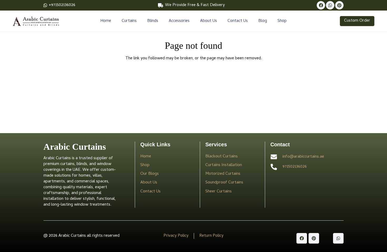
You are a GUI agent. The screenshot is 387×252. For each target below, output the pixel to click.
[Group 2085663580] (36, 21)
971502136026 (294, 166)
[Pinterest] (339, 5)
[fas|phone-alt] (276, 167)
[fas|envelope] (276, 157)
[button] (139, 21)
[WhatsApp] (330, 5)
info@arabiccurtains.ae (303, 156)
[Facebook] (321, 5)
